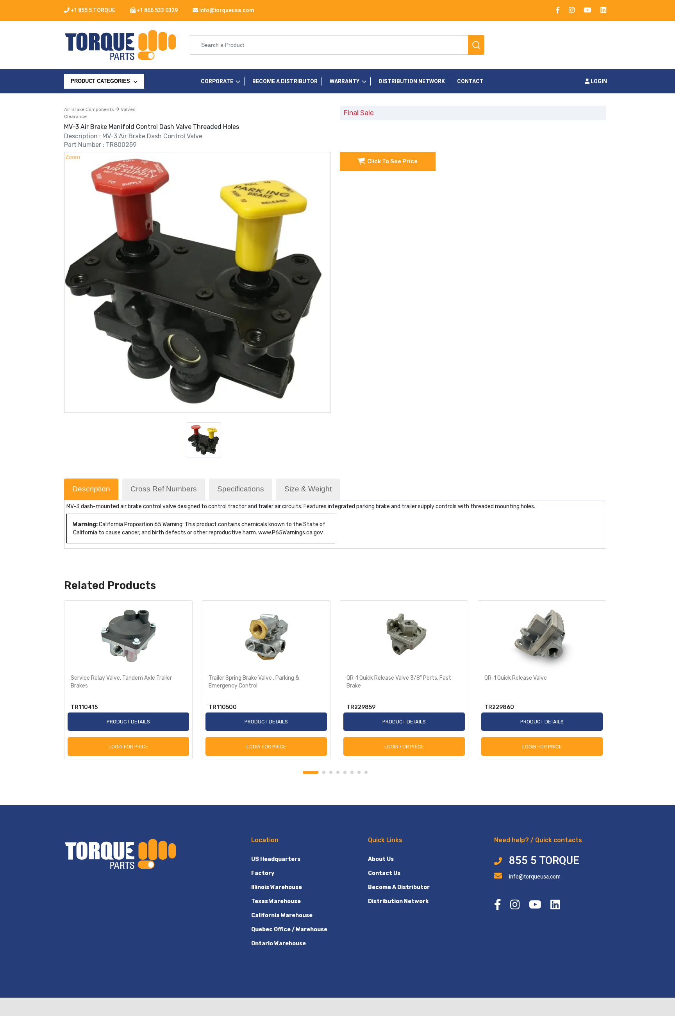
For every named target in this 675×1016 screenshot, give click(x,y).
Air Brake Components (89, 109)
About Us (381, 859)
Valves (128, 109)
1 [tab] (310, 772)
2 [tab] (323, 772)
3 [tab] (330, 772)
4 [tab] (337, 772)
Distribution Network (398, 901)
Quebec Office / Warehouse (289, 929)
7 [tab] (359, 772)
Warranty (344, 81)
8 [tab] (366, 772)
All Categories (93, 97)
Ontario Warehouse (278, 943)
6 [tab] (352, 772)
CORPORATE (217, 81)
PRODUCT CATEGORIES (101, 81)
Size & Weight (308, 489)
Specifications (240, 489)
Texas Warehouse (276, 901)
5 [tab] (344, 772)
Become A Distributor (399, 887)
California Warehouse (281, 915)
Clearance (75, 116)
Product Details (128, 722)
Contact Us (384, 873)
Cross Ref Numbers (163, 489)
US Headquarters (275, 859)
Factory (262, 873)
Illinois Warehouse (276, 887)
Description (91, 489)
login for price (128, 747)
